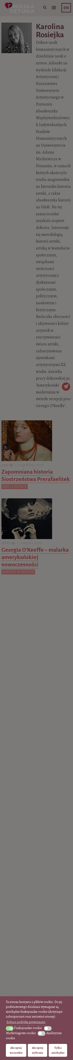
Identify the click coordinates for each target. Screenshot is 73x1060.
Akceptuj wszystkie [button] (16, 1050)
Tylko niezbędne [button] (58, 1050)
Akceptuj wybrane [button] (37, 1050)
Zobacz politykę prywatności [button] (25, 1022)
